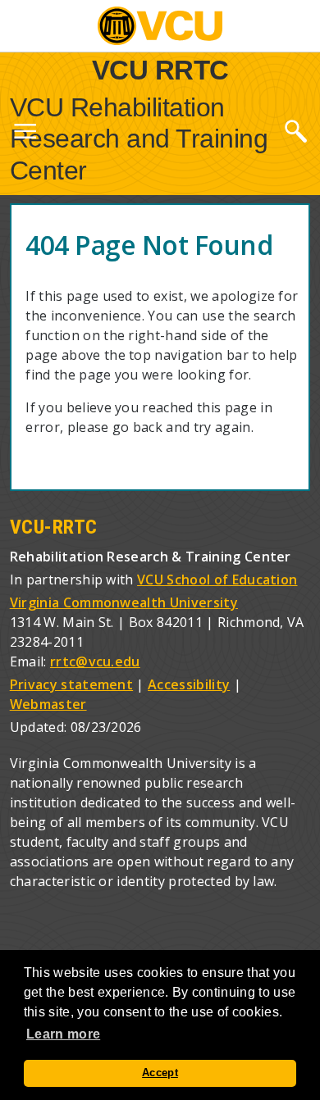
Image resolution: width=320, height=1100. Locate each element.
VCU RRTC (160, 69)
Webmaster (48, 704)
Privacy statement (71, 684)
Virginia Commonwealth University (124, 602)
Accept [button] (160, 1073)
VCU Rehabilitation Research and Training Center (139, 139)
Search (295, 130)
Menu (24, 134)
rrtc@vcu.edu (95, 661)
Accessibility (189, 684)
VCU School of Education (217, 579)
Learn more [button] (63, 1034)
